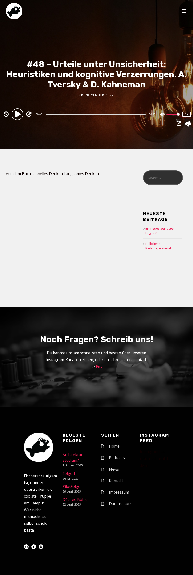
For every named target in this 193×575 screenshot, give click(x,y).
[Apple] (33, 546)
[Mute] (162, 114)
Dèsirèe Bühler (76, 499)
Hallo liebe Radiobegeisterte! (158, 245)
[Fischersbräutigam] (14, 11)
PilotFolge (71, 486)
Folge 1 (69, 473)
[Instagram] (26, 546)
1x (186, 114)
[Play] (18, 114)
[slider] (173, 118)
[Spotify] (41, 546)
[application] (96, 114)
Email (100, 366)
